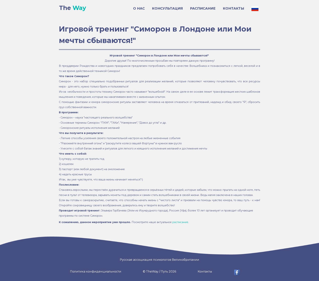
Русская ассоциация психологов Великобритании (159, 259)
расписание (180, 222)
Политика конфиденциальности (95, 271)
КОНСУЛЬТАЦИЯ (167, 8)
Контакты (205, 271)
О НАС (139, 8)
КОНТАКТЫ (233, 8)
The (72, 7)
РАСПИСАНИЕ (203, 8)
